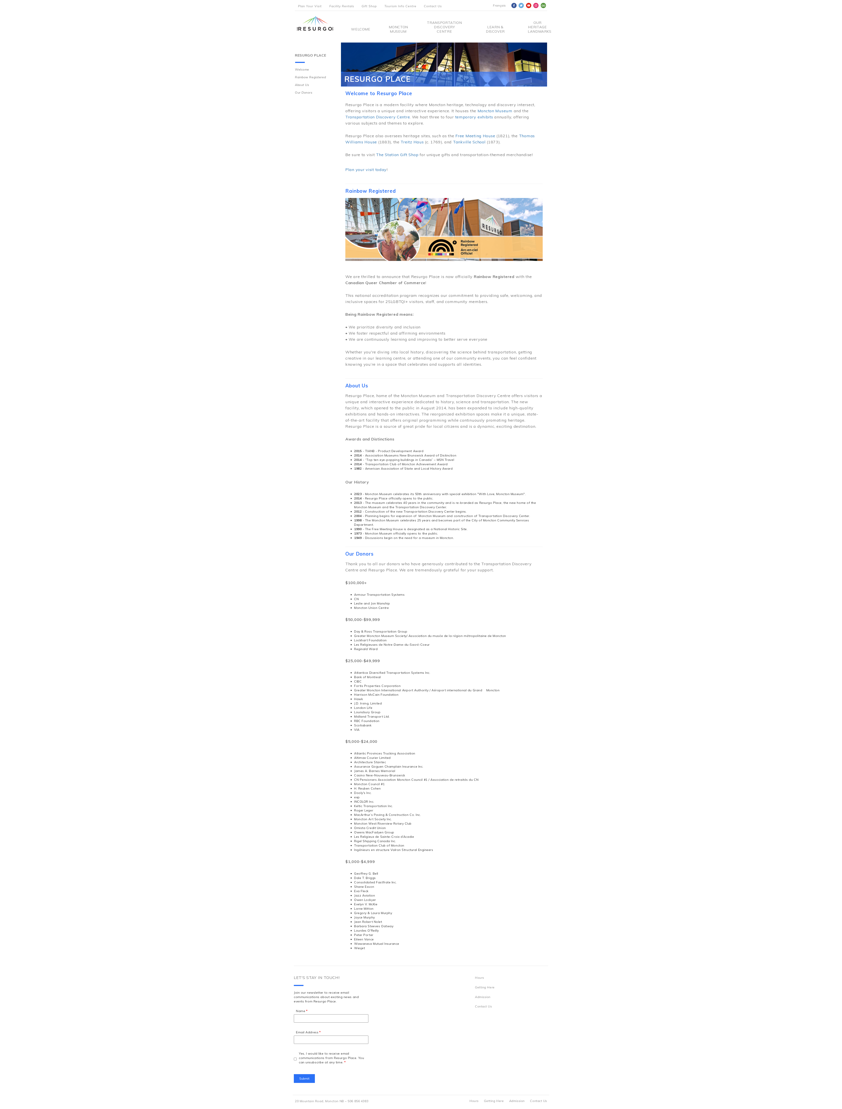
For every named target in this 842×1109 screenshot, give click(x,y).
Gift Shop (369, 6)
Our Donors (303, 92)
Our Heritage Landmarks (537, 27)
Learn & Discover (495, 29)
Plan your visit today (366, 169)
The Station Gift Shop (397, 154)
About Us (302, 85)
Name (300, 1011)
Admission (483, 997)
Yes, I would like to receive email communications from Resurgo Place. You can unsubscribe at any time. (331, 1058)
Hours (479, 978)
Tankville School (469, 141)
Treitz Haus (412, 141)
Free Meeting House (475, 135)
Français (499, 5)
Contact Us (433, 6)
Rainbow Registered (310, 77)
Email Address (307, 1032)
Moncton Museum (398, 29)
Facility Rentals (341, 6)
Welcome (360, 29)
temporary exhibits (474, 116)
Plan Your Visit (310, 6)
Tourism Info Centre (400, 6)
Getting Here (485, 987)
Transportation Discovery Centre (444, 27)
